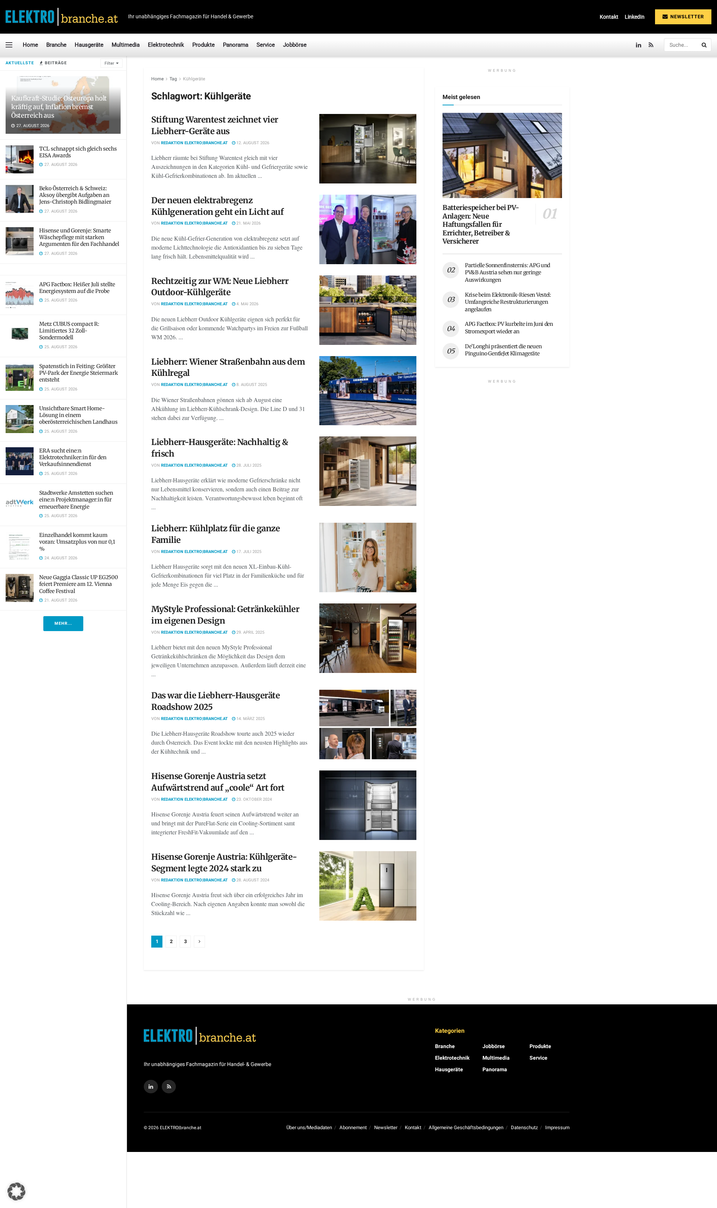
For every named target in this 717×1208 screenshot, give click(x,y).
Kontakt (609, 17)
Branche (56, 44)
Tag (173, 78)
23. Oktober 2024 (253, 799)
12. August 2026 (252, 143)
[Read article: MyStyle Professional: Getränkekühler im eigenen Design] (367, 638)
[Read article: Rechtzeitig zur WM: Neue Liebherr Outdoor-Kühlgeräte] (367, 310)
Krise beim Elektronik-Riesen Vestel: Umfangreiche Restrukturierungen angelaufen (508, 302)
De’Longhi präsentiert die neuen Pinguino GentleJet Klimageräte (503, 350)
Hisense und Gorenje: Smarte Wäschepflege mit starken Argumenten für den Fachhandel (79, 237)
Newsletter (686, 16)
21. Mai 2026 (248, 223)
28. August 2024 (252, 880)
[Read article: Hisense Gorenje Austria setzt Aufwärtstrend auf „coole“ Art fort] (367, 805)
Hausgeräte (89, 44)
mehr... (63, 623)
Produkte (203, 44)
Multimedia (126, 44)
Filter (109, 63)
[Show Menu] (9, 44)
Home (30, 44)
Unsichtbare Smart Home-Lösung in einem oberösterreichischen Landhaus (78, 415)
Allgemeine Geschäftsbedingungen (466, 1127)
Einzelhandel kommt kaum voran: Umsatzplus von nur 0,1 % (77, 542)
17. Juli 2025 (248, 552)
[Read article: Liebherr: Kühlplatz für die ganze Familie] (367, 557)
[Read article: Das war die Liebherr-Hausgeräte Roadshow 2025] (367, 724)
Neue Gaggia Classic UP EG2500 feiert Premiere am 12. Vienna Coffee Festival (78, 584)
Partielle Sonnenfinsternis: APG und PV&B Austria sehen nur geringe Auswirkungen (507, 272)
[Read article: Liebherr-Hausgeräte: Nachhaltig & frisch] (367, 471)
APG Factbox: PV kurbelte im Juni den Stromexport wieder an (509, 328)
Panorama (235, 44)
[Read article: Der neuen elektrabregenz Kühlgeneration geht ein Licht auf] (367, 229)
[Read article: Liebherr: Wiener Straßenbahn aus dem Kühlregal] (367, 391)
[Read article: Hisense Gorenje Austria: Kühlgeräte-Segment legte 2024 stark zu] (367, 886)
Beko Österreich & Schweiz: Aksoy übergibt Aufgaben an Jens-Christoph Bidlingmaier (75, 195)
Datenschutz (524, 1127)
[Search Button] (704, 45)
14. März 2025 (250, 719)
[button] (16, 1191)
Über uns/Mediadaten (309, 1127)
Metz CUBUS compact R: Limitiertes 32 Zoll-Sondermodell (69, 331)
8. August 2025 (251, 384)
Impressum (557, 1127)
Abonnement (353, 1127)
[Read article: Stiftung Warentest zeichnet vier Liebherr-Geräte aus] (367, 148)
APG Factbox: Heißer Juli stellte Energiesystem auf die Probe (77, 287)
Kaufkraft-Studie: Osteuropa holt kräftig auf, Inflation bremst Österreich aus (59, 107)
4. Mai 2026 (246, 304)
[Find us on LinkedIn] (638, 45)
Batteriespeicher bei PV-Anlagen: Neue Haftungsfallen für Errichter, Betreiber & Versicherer (481, 224)
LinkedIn (635, 17)
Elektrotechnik (166, 44)
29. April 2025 (249, 632)
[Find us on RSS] (651, 45)
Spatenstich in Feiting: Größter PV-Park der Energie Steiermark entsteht (78, 373)
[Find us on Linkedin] (151, 1086)
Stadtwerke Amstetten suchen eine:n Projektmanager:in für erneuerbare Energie (76, 499)
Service (266, 44)
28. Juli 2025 (248, 465)
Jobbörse (295, 44)
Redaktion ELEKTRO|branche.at (194, 143)
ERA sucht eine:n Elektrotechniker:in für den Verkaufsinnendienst (72, 457)
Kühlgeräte (194, 78)
